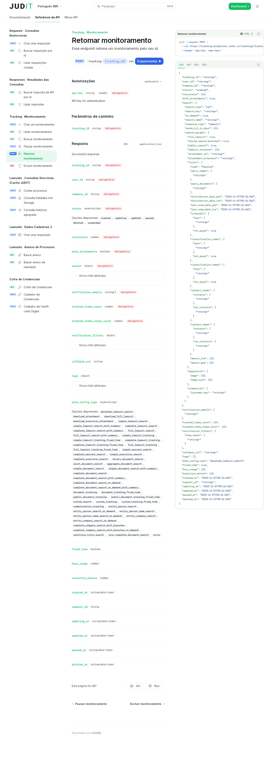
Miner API (71, 17)
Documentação (19, 17)
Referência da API (47, 17)
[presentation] (219, 46)
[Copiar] (130, 61)
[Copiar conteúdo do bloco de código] (258, 34)
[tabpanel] (219, 288)
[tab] (181, 64)
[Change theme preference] (257, 6)
